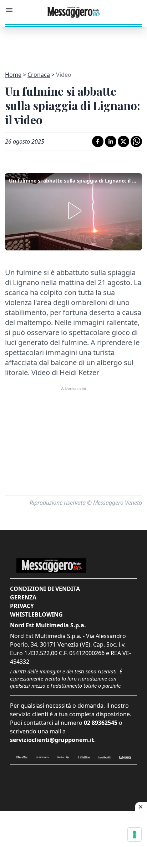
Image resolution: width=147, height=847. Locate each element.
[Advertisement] (73, 45)
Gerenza (23, 597)
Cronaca (38, 75)
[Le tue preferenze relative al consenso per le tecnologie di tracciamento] (134, 834)
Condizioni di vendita (45, 589)
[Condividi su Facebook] (97, 141)
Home (13, 75)
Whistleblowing (36, 614)
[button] (73, 211)
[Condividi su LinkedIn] (110, 141)
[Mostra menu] (9, 10)
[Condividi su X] (123, 141)
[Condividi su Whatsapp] (136, 141)
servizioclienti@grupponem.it (52, 740)
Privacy (22, 606)
